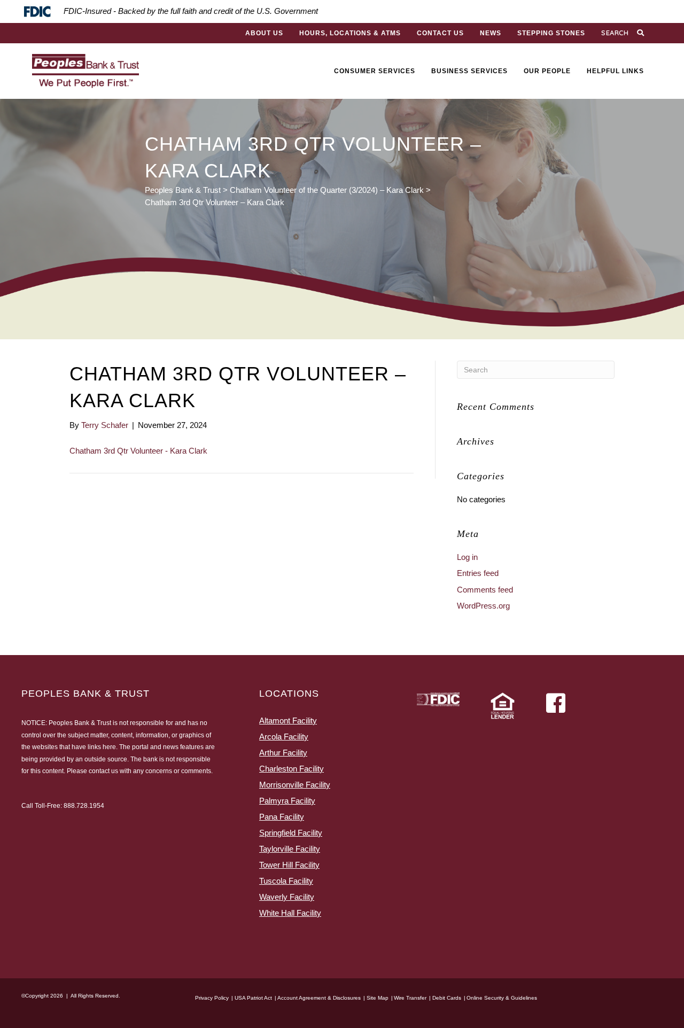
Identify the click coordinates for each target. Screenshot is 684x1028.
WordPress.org (483, 605)
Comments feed (485, 589)
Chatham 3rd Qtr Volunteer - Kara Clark (138, 450)
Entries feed (478, 573)
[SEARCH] (642, 33)
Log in (467, 557)
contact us (103, 771)
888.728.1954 (84, 805)
